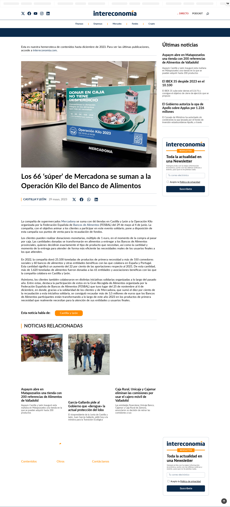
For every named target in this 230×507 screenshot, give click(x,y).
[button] (74, 199)
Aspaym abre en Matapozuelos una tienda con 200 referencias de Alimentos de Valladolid (183, 58)
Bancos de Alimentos (86, 225)
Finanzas (79, 24)
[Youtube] (35, 13)
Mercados (117, 24)
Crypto (151, 24)
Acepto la (185, 182)
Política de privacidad (190, 182)
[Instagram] (42, 13)
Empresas (98, 24)
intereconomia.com (45, 50)
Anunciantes (28, 473)
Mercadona (68, 221)
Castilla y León (34, 199)
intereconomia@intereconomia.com (111, 470)
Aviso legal (62, 473)
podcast (197, 14)
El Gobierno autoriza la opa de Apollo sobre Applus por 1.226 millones (183, 108)
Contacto (62, 468)
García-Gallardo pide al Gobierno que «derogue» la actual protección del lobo (86, 406)
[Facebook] (29, 13)
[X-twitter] (23, 13)
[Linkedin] (48, 13)
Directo (184, 14)
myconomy (27, 468)
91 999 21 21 (99, 474)
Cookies (61, 484)
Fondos (135, 24)
